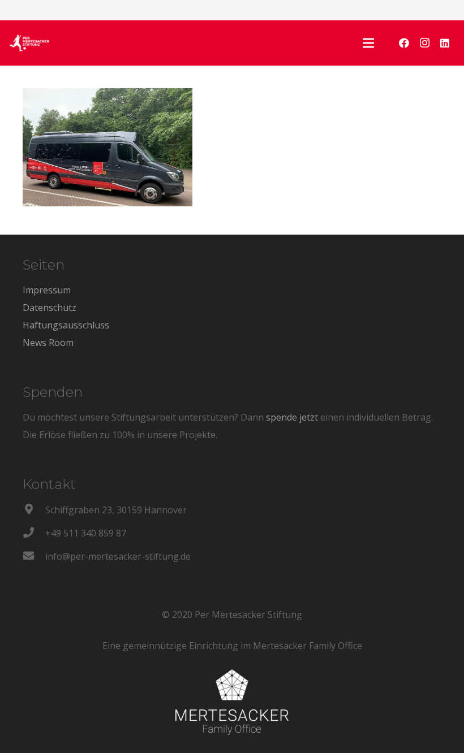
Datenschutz (49, 307)
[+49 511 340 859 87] (34, 533)
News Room (48, 342)
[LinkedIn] (445, 43)
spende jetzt (292, 417)
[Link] (29, 42)
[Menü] (368, 43)
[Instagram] (424, 43)
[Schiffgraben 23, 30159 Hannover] (34, 510)
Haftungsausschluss (66, 325)
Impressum (47, 290)
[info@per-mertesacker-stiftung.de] (34, 556)
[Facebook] (404, 43)
